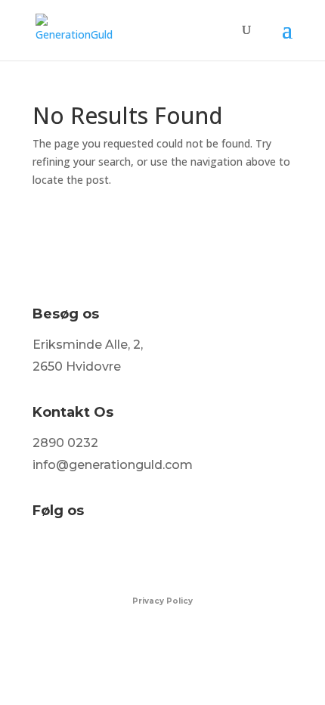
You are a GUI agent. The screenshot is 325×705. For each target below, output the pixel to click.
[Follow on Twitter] (76, 553)
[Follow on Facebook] (44, 553)
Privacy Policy (162, 601)
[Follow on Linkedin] (108, 553)
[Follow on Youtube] (140, 553)
